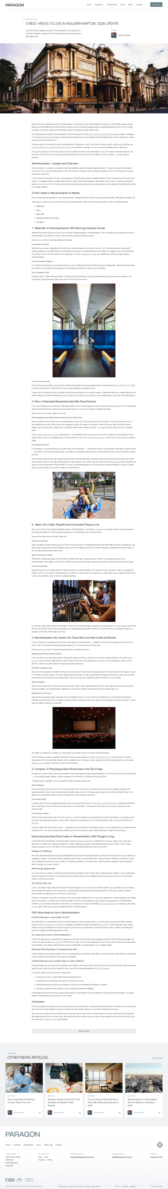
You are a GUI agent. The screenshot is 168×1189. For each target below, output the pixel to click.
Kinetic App (48, 1145)
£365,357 (60, 924)
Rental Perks (112, 4)
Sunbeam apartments (84, 841)
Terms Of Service (63, 1186)
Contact (139, 4)
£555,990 (115, 462)
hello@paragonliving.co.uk (122, 1157)
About (122, 4)
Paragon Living (63, 147)
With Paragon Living (103, 757)
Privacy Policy (73, 1186)
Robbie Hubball (124, 35)
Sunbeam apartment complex (43, 147)
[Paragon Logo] (14, 5)
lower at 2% (56, 942)
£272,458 (103, 924)
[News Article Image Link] (24, 1078)
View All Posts (158, 1058)
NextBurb (99, 529)
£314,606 (120, 385)
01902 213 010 (156, 1157)
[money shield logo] (29, 1180)
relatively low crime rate (91, 254)
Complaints (87, 1186)
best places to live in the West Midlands (104, 134)
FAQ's (80, 1186)
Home (88, 4)
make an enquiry (98, 437)
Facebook (125, 1186)
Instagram (133, 1186)
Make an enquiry (38, 763)
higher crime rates (102, 968)
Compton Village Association (106, 803)
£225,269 (130, 385)
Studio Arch (159, 1186)
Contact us (48, 1019)
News (130, 4)
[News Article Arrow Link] (39, 1113)
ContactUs (156, 4)
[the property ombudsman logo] (14, 1180)
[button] (99, 4)
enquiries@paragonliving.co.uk (82, 1157)
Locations (17, 1145)
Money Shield (96, 1186)
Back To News (84, 1031)
